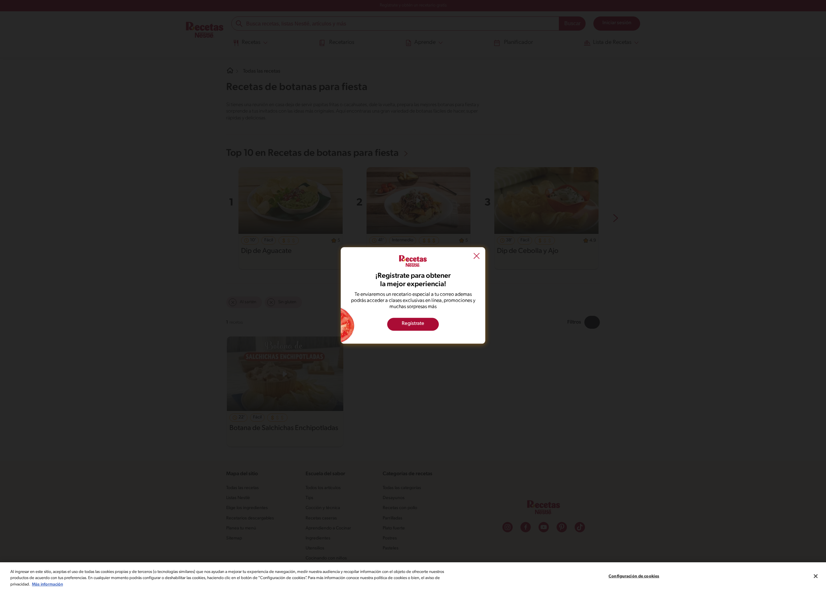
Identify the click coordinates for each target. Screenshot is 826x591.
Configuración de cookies (634, 576)
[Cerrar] (816, 576)
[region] (413, 576)
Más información (47, 584)
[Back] (476, 256)
